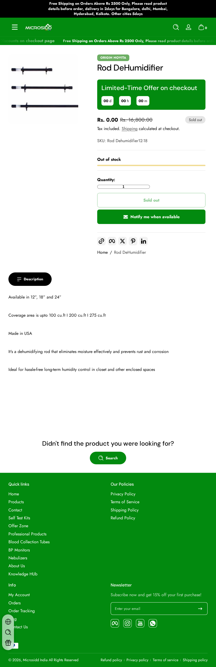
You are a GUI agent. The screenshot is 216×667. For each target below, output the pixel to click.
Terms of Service (125, 502)
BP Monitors (19, 550)
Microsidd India (35, 660)
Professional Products (27, 534)
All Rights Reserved (63, 660)
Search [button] (112, 458)
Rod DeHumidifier (130, 252)
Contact (15, 510)
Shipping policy (195, 660)
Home (102, 252)
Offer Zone (18, 526)
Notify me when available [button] (155, 217)
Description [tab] (33, 279)
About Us (16, 566)
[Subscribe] (200, 608)
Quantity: (106, 180)
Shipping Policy (125, 510)
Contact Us (18, 627)
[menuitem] (56, 494)
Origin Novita (113, 57)
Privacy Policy (123, 494)
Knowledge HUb (22, 574)
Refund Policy (123, 518)
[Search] (176, 27)
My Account (19, 595)
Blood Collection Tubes (29, 542)
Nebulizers (17, 558)
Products (16, 502)
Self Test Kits (19, 518)
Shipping (130, 129)
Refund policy (111, 660)
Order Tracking (21, 611)
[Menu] (14, 27)
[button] (176, 27)
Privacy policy (137, 660)
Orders (14, 603)
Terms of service (165, 660)
